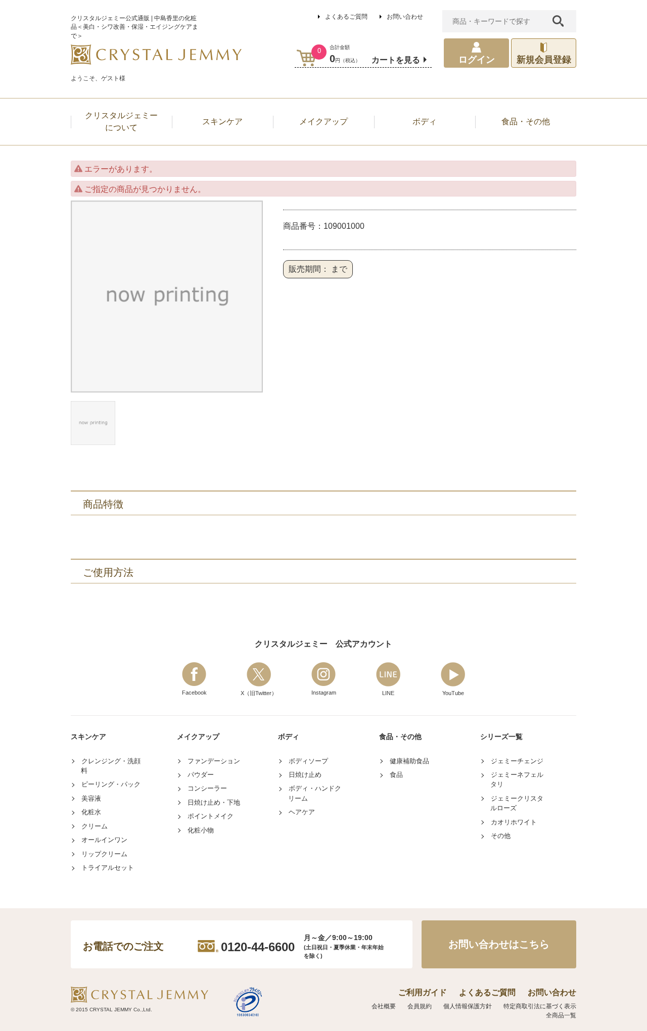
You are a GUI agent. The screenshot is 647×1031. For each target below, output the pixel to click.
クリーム (94, 826)
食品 (396, 774)
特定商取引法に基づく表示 (539, 1006)
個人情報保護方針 (467, 1006)
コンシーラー (207, 788)
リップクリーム (104, 854)
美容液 (91, 798)
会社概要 (384, 1006)
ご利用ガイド (422, 992)
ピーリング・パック (111, 784)
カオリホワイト (514, 822)
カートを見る (396, 60)
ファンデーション (214, 761)
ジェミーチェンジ (517, 761)
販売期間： (309, 269)
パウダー (201, 774)
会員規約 (419, 1006)
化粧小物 (201, 830)
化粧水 (91, 812)
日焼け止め (305, 774)
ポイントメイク (211, 816)
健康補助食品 (409, 761)
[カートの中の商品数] (306, 58)
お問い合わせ (405, 16)
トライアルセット (107, 867)
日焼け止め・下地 (214, 802)
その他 (501, 836)
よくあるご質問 (346, 16)
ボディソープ (308, 761)
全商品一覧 (561, 1015)
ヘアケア (302, 812)
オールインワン (104, 840)
